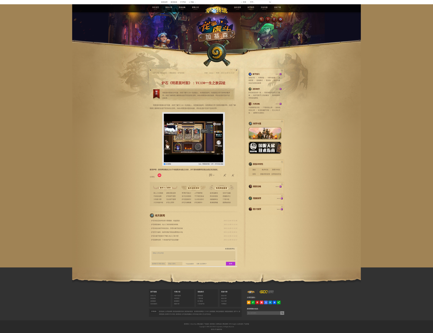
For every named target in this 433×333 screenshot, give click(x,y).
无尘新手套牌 (171, 199)
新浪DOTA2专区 (170, 314)
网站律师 (225, 324)
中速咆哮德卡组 (254, 107)
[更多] (279, 302)
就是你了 (264, 14)
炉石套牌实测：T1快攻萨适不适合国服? (165, 240)
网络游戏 (172, 73)
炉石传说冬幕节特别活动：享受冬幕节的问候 (167, 228)
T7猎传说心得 (267, 107)
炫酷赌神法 (214, 199)
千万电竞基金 (199, 196)
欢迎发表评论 (230, 249)
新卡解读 (200, 301)
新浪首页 (164, 2)
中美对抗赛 (195, 18)
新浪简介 (186, 324)
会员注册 (240, 324)
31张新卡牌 (157, 199)
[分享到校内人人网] (266, 302)
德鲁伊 (182, 39)
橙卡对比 (251, 23)
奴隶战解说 (214, 193)
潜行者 (182, 43)
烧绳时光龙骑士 (258, 113)
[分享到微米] (159, 175)
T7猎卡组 (226, 199)
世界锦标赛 (195, 14)
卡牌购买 (224, 304)
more (277, 74)
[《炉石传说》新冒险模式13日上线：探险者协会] (265, 139)
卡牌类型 (251, 18)
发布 (230, 264)
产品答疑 (246, 324)
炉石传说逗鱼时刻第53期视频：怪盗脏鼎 (165, 221)
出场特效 (251, 27)
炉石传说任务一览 (255, 92)
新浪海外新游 (189, 311)
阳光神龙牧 (214, 196)
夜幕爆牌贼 (214, 202)
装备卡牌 (224, 298)
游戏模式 (259, 80)
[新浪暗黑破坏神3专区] (267, 19)
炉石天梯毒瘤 (186, 202)
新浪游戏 (174, 2)
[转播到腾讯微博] (253, 302)
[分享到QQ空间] (270, 302)
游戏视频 (212, 311)
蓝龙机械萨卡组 (263, 110)
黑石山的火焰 (237, 23)
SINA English (232, 324)
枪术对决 (265, 170)
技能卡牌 (224, 295)
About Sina (193, 324)
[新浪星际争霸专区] (274, 19)
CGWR (207, 311)
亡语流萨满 (201, 304)
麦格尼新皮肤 (171, 193)
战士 (182, 14)
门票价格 (200, 298)
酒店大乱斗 (238, 18)
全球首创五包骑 (276, 174)
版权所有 (219, 329)
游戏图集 (169, 27)
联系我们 (212, 324)
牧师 (182, 23)
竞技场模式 (153, 304)
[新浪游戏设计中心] (267, 293)
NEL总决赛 (195, 23)
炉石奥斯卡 (198, 202)
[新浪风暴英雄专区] (280, 19)
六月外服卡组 (158, 202)
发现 (254, 174)
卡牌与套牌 (271, 78)
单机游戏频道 (220, 311)
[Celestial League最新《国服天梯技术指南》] (265, 153)
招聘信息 (219, 324)
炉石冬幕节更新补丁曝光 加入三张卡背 (164, 236)
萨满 (182, 27)
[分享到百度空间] (274, 302)
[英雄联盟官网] (251, 292)
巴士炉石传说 (207, 314)
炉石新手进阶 (171, 196)
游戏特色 (251, 14)
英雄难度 (200, 295)
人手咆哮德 (198, 193)
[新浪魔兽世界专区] (261, 19)
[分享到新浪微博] (249, 302)
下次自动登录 (190, 264)
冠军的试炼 (238, 14)
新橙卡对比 (276, 170)
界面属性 (153, 298)
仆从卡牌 (224, 301)
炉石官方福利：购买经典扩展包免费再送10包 (167, 232)
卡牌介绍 (177, 292)
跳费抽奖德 (227, 202)
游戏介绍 (252, 78)
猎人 (182, 48)
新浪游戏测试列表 (178, 311)
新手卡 (236, 311)
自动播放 (168, 164)
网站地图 (200, 324)
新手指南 (153, 292)
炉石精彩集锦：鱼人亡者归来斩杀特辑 (164, 224)
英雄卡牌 (224, 292)
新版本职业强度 (265, 174)
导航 (192, 2)
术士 (182, 35)
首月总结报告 (186, 196)
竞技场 (268, 80)
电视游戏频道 (229, 311)
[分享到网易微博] (257, 302)
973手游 (183, 2)
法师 (182, 18)
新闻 (251, 2)
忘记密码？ (203, 264)
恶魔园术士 (227, 196)
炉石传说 (181, 73)
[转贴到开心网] (261, 302)
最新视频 (169, 23)
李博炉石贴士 (186, 193)
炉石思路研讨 (186, 199)
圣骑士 (182, 31)
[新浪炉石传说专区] (216, 9)
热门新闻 (169, 14)
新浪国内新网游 (199, 311)
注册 (198, 264)
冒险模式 (201, 292)
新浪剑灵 (178, 314)
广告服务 (206, 324)
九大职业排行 (199, 199)
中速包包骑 (157, 196)
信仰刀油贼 (227, 193)
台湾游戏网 (168, 311)
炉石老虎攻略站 (187, 314)
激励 (254, 170)
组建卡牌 (176, 304)
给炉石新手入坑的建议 (261, 95)
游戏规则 (153, 301)
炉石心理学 (170, 202)
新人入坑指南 (158, 193)
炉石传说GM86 (197, 314)
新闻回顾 (169, 18)
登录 (244, 2)
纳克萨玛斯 (238, 27)
